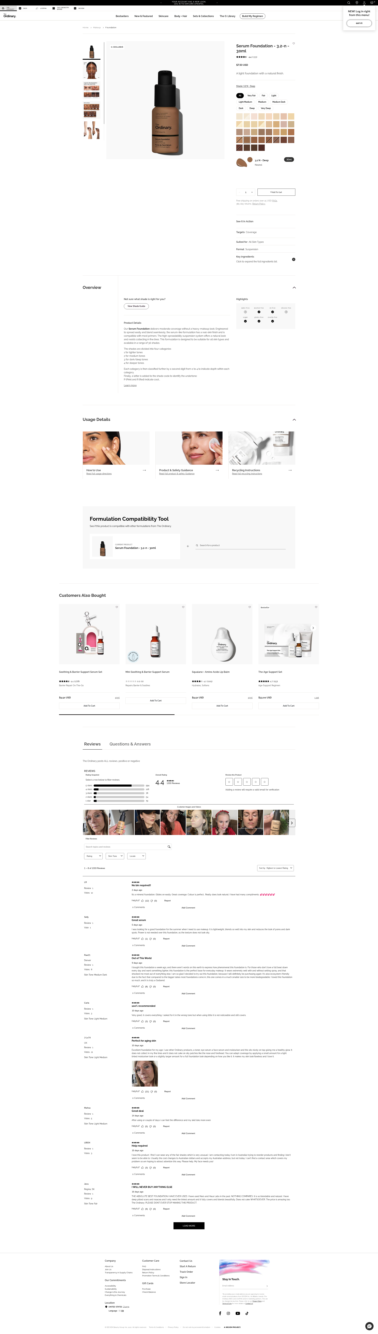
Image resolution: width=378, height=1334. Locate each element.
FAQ (144, 1266)
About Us (109, 1266)
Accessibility (110, 1286)
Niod (25, 8)
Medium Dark (278, 102)
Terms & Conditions (156, 1327)
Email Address (228, 1286)
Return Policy (148, 1272)
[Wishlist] (293, 42)
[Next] (217, 2)
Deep (252, 108)
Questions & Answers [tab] (130, 744)
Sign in (183, 1277)
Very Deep (266, 108)
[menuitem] (8, 8)
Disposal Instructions (151, 1269)
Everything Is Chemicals (115, 1295)
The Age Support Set (270, 672)
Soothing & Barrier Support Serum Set (80, 672)
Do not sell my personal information (196, 1327)
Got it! (359, 23)
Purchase (146, 1289)
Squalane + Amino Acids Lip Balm (211, 672)
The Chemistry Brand (63, 8)
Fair (263, 95)
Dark (241, 108)
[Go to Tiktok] (247, 1313)
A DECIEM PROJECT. (232, 1327)
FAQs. (274, 201)
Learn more (130, 385)
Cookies (217, 1327)
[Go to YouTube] (238, 1313)
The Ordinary (10, 8)
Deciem (81, 8)
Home (86, 27)
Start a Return (188, 1266)
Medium (262, 102)
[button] (144, 16)
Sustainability (111, 1289)
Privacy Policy (257, 1301)
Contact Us (249, 1303)
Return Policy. (258, 204)
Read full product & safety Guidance (176, 473)
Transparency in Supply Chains (118, 1272)
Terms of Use (227, 1303)
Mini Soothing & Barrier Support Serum (148, 672)
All (240, 95)
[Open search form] (348, 2)
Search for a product (210, 545)
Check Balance (149, 1292)
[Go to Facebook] (220, 1313)
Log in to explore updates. (189, 4)
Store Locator (187, 1282)
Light (273, 95)
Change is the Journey (115, 1292)
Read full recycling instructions (247, 473)
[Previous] (160, 2)
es (120, 1311)
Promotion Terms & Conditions (156, 1276)
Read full (99, 473)
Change (126, 1307)
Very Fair (251, 95)
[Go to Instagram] (228, 1313)
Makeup (97, 27)
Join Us (108, 1269)
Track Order (186, 1271)
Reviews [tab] (92, 744)
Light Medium (245, 102)
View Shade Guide (136, 306)
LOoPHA (43, 8)
